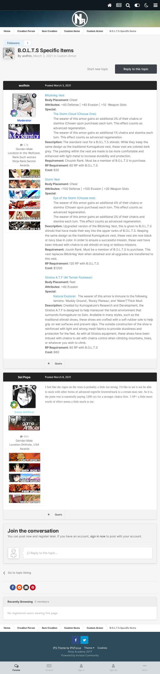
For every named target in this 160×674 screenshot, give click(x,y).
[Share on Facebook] (13, 587)
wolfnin (27, 56)
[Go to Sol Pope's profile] (24, 396)
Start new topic (97, 69)
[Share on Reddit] (19, 587)
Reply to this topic (136, 69)
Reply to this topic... (44, 553)
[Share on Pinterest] (33, 587)
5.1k (26, 144)
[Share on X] (6, 587)
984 (26, 436)
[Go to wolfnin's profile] (8, 53)
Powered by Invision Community (80, 655)
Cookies (102, 647)
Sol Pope (24, 377)
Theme (88, 647)
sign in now (97, 536)
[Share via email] (26, 587)
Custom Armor (66, 56)
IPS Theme (59, 647)
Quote (58, 363)
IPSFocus (75, 647)
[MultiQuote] (48, 363)
